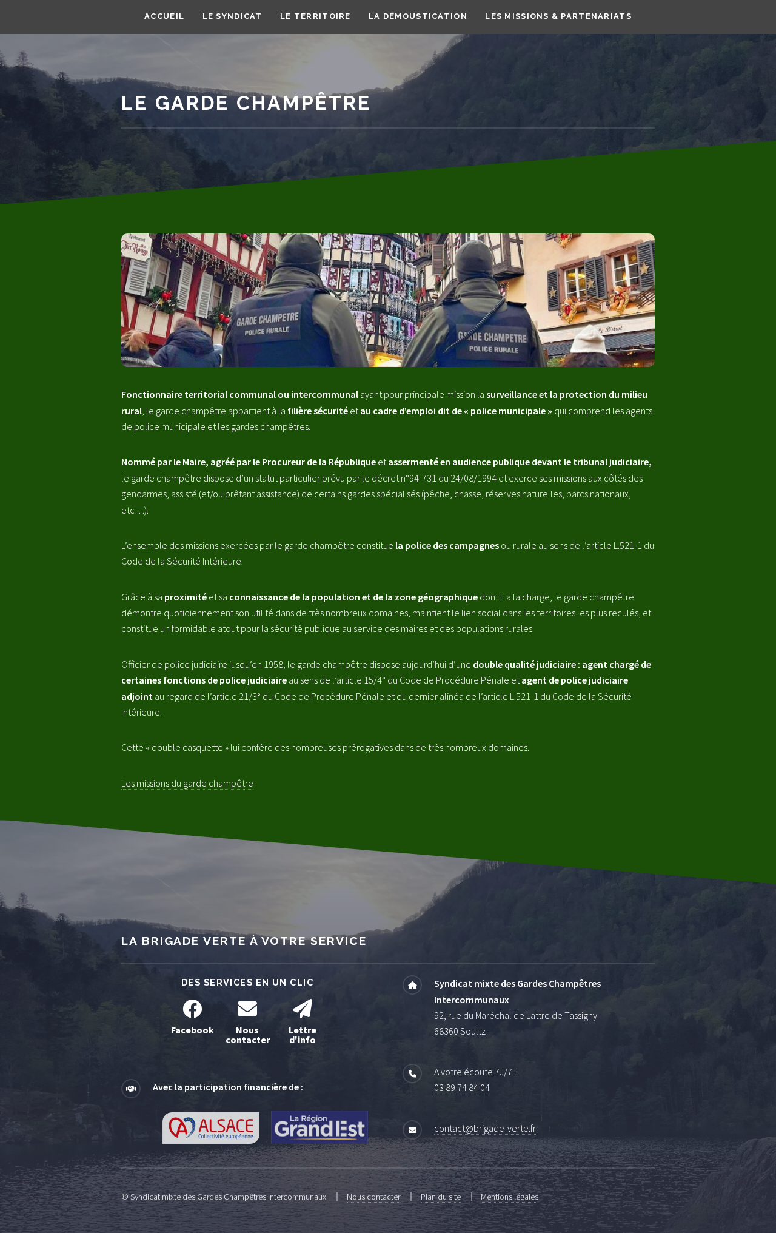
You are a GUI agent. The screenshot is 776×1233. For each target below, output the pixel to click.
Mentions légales (509, 1196)
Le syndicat (232, 16)
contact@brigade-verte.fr (485, 1128)
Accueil (164, 16)
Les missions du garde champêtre (187, 783)
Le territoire (315, 16)
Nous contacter (373, 1196)
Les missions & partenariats (558, 16)
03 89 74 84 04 (462, 1087)
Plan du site (441, 1196)
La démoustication (418, 16)
